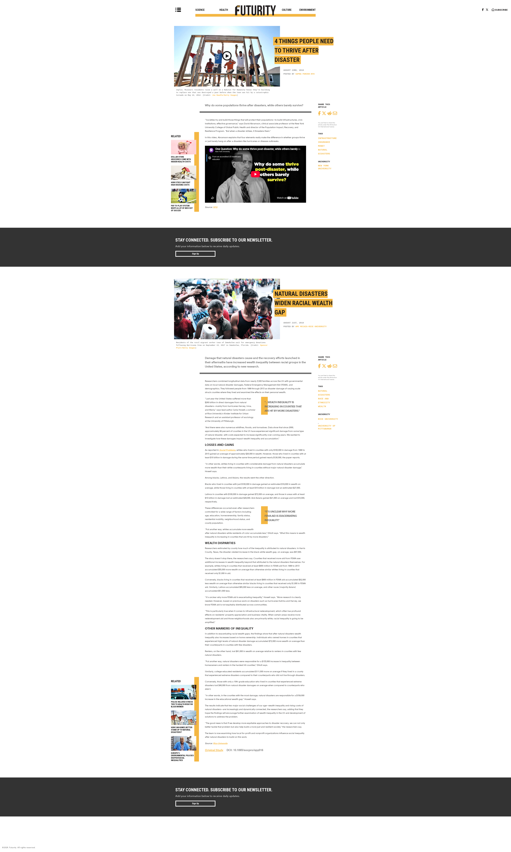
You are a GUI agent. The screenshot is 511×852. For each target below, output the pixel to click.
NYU (215, 207)
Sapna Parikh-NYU (305, 74)
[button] (227, 56)
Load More (255, 826)
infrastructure (327, 138)
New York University (324, 167)
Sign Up (195, 253)
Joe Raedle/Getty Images (224, 95)
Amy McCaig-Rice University (311, 327)
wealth (322, 406)
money (321, 146)
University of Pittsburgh (326, 427)
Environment (307, 9)
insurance (324, 142)
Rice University (328, 419)
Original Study (214, 750)
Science (200, 9)
